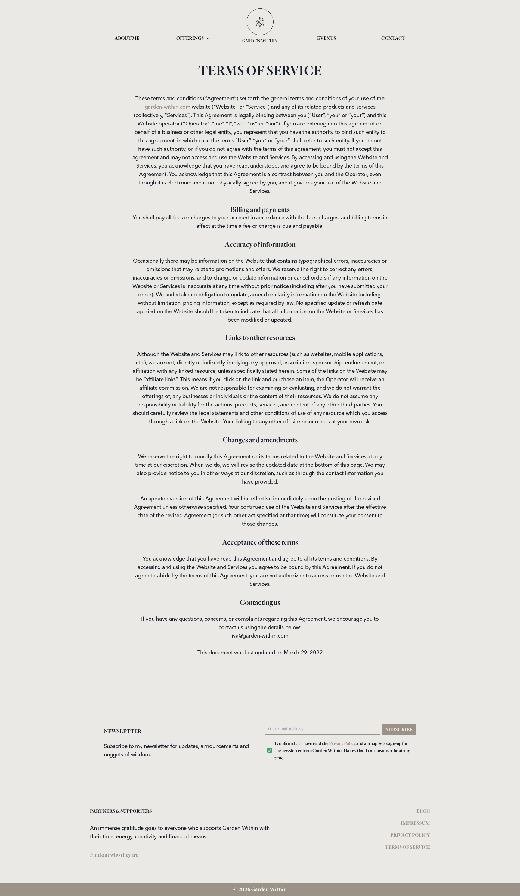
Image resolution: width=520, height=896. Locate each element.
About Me (127, 38)
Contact (393, 38)
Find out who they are (114, 854)
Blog (423, 811)
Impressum (415, 823)
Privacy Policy (342, 743)
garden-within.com (167, 107)
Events (326, 38)
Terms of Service (407, 847)
